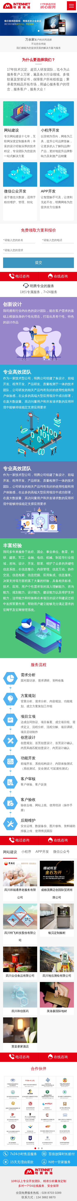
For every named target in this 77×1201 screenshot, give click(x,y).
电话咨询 (21, 276)
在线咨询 (60, 276)
